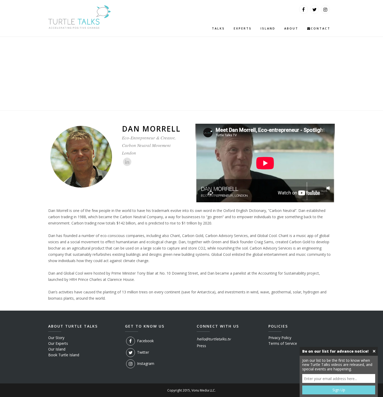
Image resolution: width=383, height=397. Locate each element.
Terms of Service (282, 343)
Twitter (142, 351)
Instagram (145, 363)
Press (201, 345)
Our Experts (58, 343)
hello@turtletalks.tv (214, 338)
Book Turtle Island (63, 354)
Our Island (56, 349)
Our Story (56, 337)
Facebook (145, 340)
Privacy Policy (279, 337)
